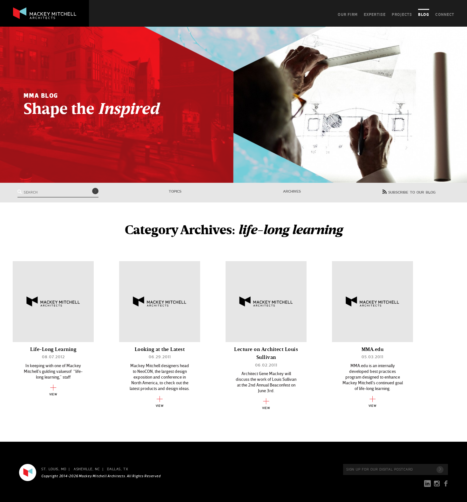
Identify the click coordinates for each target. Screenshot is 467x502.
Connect (444, 14)
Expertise (375, 14)
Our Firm (348, 14)
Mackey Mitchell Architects (27, 472)
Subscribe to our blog (412, 192)
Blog (423, 14)
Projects (402, 14)
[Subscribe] (440, 469)
